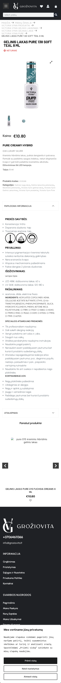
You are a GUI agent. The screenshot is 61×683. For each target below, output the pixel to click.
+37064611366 (13, 537)
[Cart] (56, 6)
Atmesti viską (30, 676)
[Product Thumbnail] (51, 62)
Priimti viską (30, 660)
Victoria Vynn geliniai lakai (17, 30)
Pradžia (5, 23)
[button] (30, 501)
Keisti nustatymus (30, 668)
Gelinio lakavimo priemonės (42, 185)
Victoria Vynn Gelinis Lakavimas (19, 28)
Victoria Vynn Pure (12, 33)
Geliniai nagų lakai (22, 185)
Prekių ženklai (23, 23)
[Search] (56, 15)
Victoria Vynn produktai (15, 25)
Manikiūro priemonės (11, 188)
